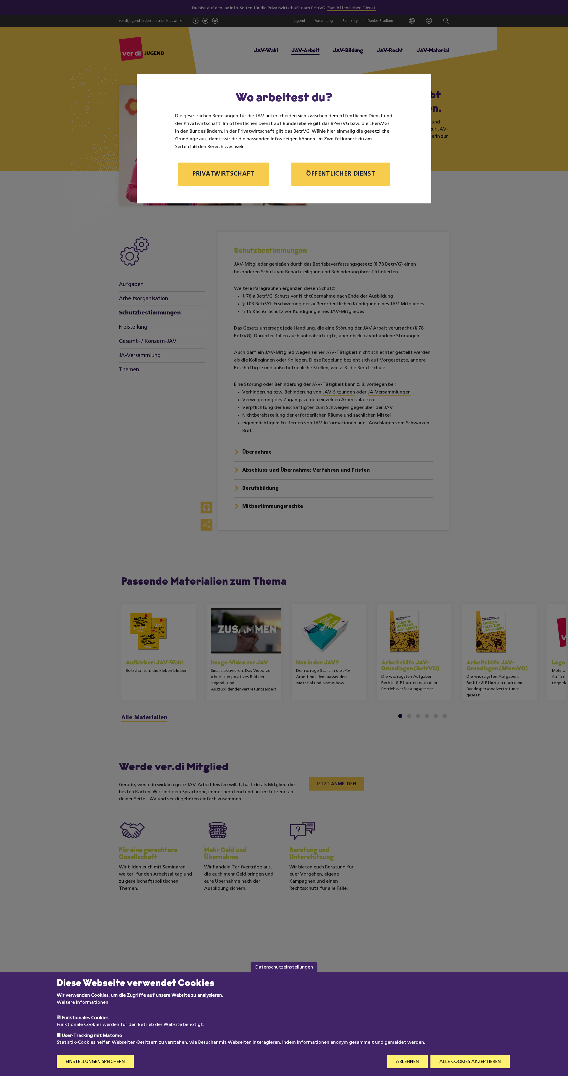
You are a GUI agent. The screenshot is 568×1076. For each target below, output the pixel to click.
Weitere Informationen (82, 1002)
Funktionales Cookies (85, 1018)
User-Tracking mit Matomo (92, 1035)
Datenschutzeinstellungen (284, 967)
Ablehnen (407, 1061)
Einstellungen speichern (95, 1061)
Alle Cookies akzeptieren (470, 1061)
